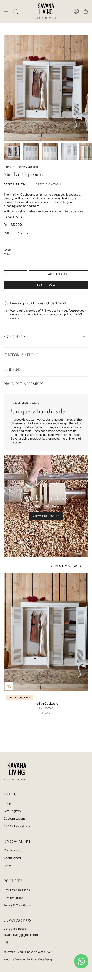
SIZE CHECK (15, 336)
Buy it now (46, 284)
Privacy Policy (13, 898)
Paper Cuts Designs (43, 959)
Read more (13, 216)
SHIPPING (13, 369)
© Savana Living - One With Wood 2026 (28, 951)
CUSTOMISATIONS (21, 354)
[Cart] (85, 11)
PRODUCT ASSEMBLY (23, 383)
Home (7, 166)
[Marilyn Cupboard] (46, 632)
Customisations (14, 818)
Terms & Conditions (17, 905)
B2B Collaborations (17, 826)
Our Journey (12, 850)
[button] (15, 11)
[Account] (76, 11)
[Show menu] (5, 11)
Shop (7, 803)
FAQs (7, 866)
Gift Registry (12, 811)
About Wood (12, 858)
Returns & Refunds (17, 890)
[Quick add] (9, 686)
